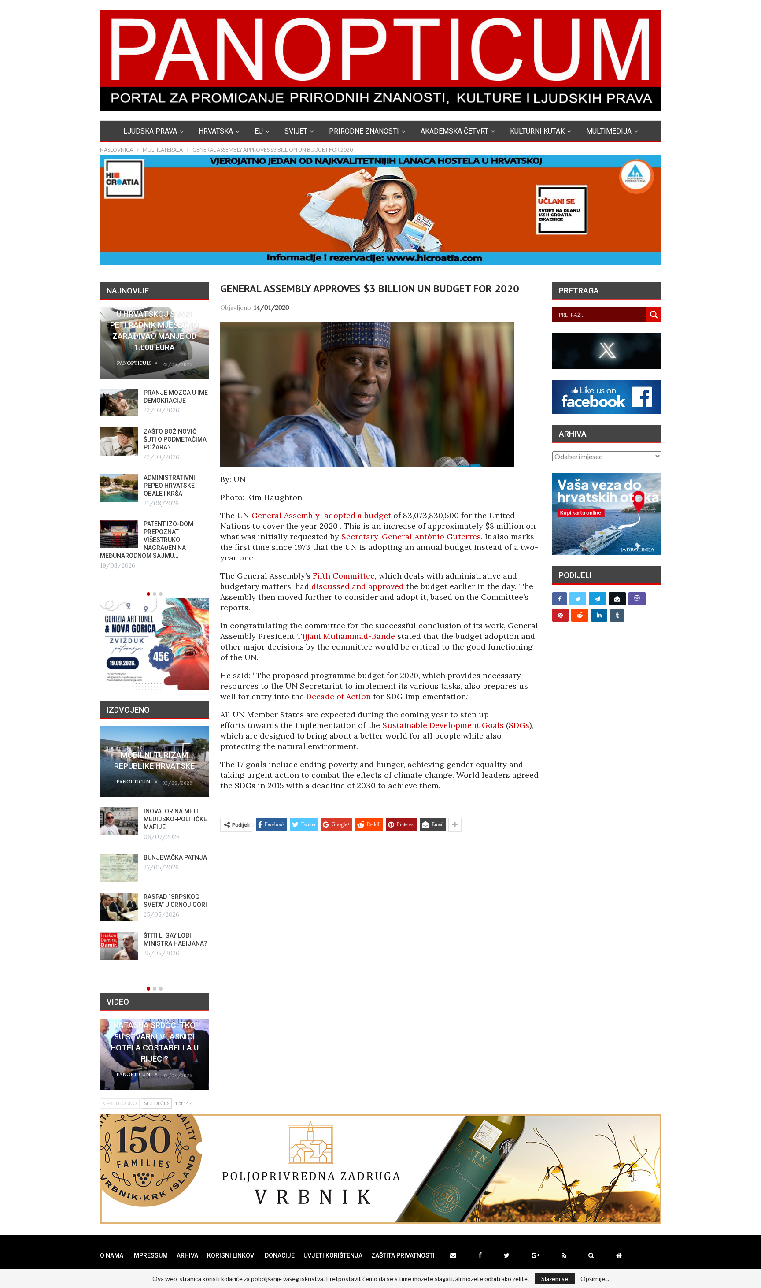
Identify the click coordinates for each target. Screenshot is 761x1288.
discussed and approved (357, 586)
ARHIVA (187, 1255)
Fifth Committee (344, 576)
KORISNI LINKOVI (231, 1255)
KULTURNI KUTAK (537, 131)
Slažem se (554, 1278)
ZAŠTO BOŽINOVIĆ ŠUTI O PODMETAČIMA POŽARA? (175, 439)
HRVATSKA (216, 131)
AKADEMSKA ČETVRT (454, 131)
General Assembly (285, 515)
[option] (154, 439)
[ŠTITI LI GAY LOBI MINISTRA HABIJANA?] (119, 946)
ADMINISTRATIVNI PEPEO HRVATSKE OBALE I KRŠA (169, 485)
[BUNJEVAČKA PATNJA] (119, 868)
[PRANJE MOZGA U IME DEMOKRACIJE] (119, 403)
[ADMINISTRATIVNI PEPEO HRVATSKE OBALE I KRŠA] (119, 488)
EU (259, 131)
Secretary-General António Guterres (411, 536)
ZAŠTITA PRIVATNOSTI (403, 1255)
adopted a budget (357, 515)
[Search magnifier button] (653, 314)
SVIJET (295, 131)
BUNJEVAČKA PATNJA (175, 857)
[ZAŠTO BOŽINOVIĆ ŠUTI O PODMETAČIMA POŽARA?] (119, 441)
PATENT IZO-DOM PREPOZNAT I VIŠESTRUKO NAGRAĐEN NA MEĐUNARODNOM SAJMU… (146, 539)
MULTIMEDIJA (609, 131)
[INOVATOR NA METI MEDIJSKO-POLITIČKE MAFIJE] (119, 821)
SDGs (519, 725)
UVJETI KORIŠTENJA (332, 1255)
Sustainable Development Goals (443, 725)
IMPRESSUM (150, 1255)
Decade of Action (338, 696)
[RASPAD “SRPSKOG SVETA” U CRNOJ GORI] (119, 907)
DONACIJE (280, 1255)
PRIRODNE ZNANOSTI (364, 131)
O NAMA (111, 1255)
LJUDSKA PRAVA (150, 131)
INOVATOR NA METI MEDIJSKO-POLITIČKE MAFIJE (175, 819)
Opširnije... (594, 1279)
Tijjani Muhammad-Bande (346, 636)
